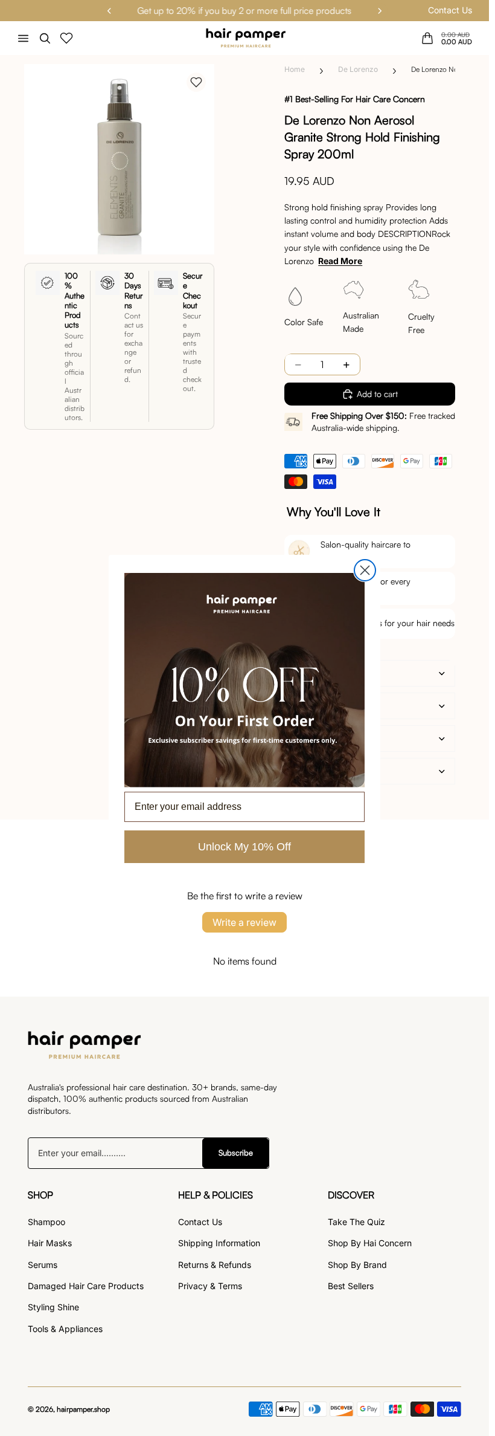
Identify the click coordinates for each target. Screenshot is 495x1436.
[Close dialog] (364, 570)
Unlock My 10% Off (244, 847)
